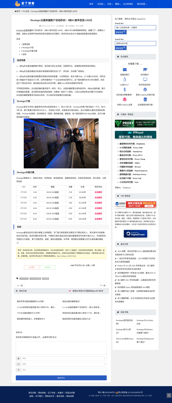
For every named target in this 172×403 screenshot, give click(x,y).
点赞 (32, 267)
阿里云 (133, 19)
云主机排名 (128, 4)
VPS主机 (25, 11)
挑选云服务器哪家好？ (71, 301)
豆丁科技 (51, 393)
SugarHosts (141, 19)
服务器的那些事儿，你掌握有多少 (31, 319)
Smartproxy (137, 151)
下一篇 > (103, 286)
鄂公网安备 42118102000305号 (130, 392)
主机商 (100, 4)
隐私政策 (70, 396)
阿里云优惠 (70, 393)
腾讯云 (127, 19)
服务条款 (60, 396)
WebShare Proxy (139, 174)
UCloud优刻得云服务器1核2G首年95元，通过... (36, 307)
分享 (48, 267)
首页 (91, 4)
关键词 (60, 393)
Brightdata (140, 144)
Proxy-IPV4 (137, 155)
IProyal (138, 167)
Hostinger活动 (35, 278)
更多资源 (141, 4)
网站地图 (42, 393)
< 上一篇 (19, 286)
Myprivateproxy (141, 171)
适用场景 (25, 44)
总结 (23, 54)
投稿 (31, 396)
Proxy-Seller (138, 148)
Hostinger (20, 30)
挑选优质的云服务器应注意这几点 (76, 319)
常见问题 (32, 393)
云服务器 (27, 30)
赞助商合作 (49, 396)
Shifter (137, 163)
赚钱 (117, 4)
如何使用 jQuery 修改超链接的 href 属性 (133, 287)
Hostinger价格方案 (29, 51)
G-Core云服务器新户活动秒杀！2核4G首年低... (81, 307)
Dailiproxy (127, 188)
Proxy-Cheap (140, 159)
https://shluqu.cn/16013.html (66, 256)
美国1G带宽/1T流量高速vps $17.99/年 (88, 291)
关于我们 (39, 396)
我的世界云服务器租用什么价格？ (31, 301)
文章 (109, 4)
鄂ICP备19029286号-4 (106, 392)
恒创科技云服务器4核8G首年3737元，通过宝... (81, 313)
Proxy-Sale (137, 178)
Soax (136, 182)
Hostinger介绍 (27, 48)
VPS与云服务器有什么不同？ (29, 313)
